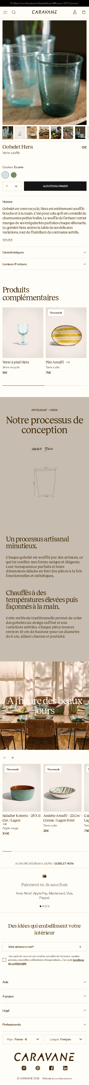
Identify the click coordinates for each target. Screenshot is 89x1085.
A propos (8, 996)
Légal (5, 1011)
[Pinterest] (38, 1068)
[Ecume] (5, 175)
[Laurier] (14, 175)
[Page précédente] (4, 757)
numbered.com (63, 1078)
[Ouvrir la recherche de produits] (14, 12)
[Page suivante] (12, 757)
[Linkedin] (65, 1068)
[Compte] (75, 12)
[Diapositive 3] (45, 906)
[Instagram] (24, 1068)
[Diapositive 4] (48, 906)
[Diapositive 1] (40, 906)
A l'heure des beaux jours (33, 863)
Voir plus (7, 239)
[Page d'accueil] (45, 12)
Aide (5, 982)
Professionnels (11, 1025)
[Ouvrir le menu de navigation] (5, 12)
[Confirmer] (80, 947)
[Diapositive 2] (43, 906)
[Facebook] (51, 1068)
